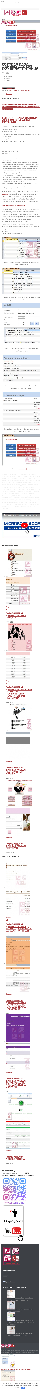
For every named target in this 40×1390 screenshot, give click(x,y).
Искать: (4, 1173)
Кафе (22, 90)
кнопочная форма (24, 469)
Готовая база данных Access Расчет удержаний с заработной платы (19, 927)
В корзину (9, 607)
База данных (13, 90)
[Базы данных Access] (8, 1348)
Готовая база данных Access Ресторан (16, 846)
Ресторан (28, 90)
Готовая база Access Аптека (15, 1158)
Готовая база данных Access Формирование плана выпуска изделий (16, 1082)
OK (23, 1387)
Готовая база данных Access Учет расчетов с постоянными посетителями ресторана (19, 692)
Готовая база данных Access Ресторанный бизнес (16, 770)
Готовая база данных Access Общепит (16, 615)
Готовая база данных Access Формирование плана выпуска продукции (16, 1004)
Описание (9, 94)
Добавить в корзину (8, 88)
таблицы (5, 194)
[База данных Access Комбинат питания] (6, 60)
